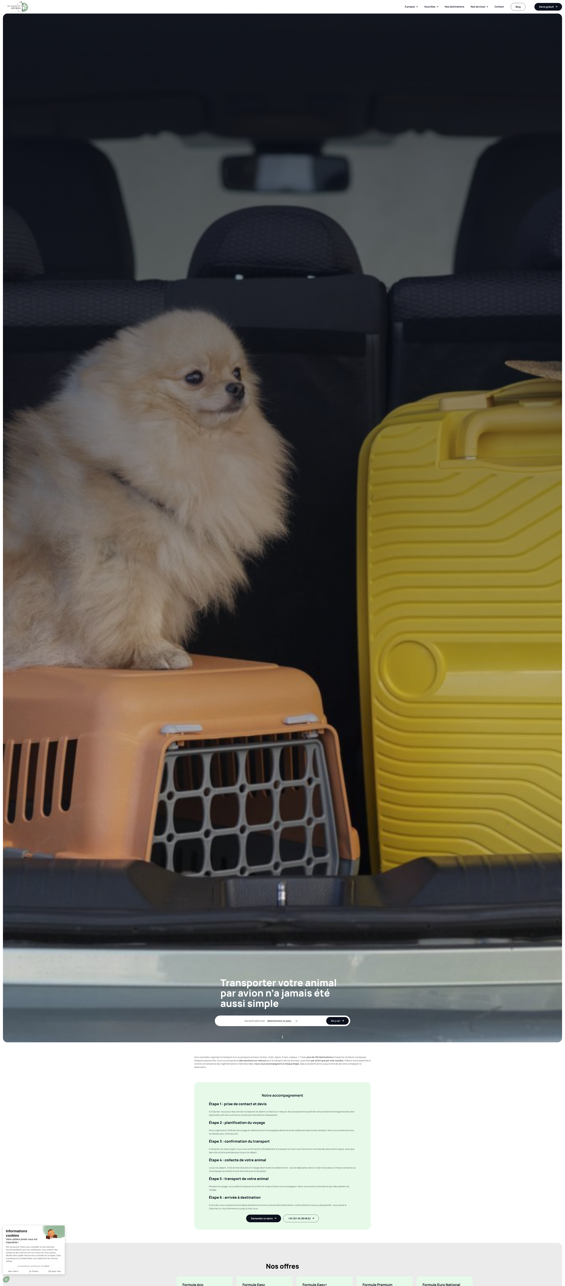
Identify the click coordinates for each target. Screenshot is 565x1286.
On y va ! (335, 1020)
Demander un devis (262, 1218)
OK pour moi (54, 1271)
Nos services (478, 6)
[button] (6, 1279)
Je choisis (33, 1271)
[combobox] (282, 1021)
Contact (499, 6)
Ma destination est (255, 1020)
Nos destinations (454, 6)
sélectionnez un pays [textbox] (279, 1020)
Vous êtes (429, 6)
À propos (410, 6)
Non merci (13, 1271)
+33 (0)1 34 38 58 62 (299, 1218)
